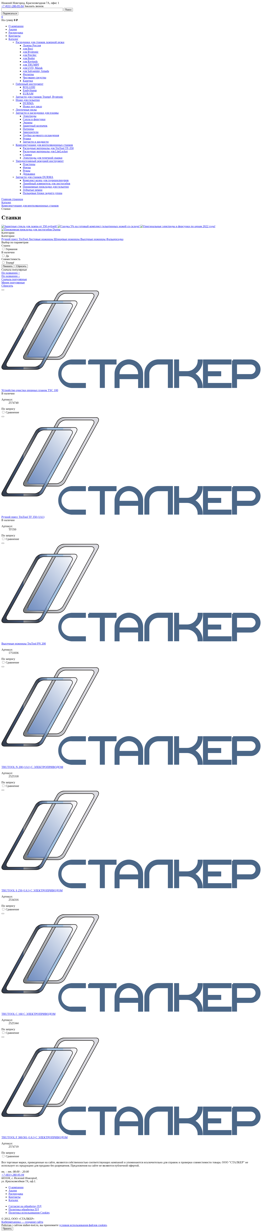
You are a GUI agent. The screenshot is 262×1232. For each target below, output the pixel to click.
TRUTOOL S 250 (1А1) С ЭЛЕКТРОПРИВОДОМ (32, 890)
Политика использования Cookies (29, 1212)
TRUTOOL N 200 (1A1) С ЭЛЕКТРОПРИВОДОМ (32, 767)
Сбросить (7, 285)
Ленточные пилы (26, 109)
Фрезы (27, 167)
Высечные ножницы (93, 239)
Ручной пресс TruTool (15, 239)
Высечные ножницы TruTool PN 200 (23, 643)
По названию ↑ (10, 272)
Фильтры (28, 74)
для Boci (28, 48)
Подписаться (10, 13)
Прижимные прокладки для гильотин (46, 186)
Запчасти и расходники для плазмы (37, 112)
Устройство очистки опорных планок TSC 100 (29, 390)
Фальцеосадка (114, 239)
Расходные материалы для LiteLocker (45, 151)
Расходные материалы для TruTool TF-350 (48, 148)
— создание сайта (22, 1221)
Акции (13, 29)
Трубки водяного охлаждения (41, 135)
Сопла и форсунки (34, 119)
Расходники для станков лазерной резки (40, 42)
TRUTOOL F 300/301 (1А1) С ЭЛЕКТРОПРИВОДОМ (34, 1137)
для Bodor (29, 58)
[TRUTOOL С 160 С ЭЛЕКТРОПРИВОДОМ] (131, 1010)
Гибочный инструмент (29, 83)
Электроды (29, 116)
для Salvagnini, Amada (36, 71)
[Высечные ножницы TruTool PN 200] (131, 640)
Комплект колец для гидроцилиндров (46, 180)
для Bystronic (30, 51)
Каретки (28, 80)
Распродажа (16, 32)
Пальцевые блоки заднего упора (42, 193)
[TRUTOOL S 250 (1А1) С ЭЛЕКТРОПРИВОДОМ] (131, 887)
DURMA (28, 103)
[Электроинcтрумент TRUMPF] (131, 1134)
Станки (27, 154)
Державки (29, 173)
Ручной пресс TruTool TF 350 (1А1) (22, 516)
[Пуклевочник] (131, 513)
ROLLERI (29, 87)
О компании (16, 26)
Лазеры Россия (32, 45)
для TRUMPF (31, 64)
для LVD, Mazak (33, 67)
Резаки (27, 138)
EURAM (28, 93)
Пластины (29, 164)
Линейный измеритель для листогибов (46, 183)
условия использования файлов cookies (83, 1225)
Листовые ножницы (41, 239)
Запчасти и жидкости (36, 141)
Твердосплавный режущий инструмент (40, 161)
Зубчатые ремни (32, 189)
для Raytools (30, 61)
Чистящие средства (34, 77)
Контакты (14, 35)
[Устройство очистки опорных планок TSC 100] (131, 387)
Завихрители (30, 132)
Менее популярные (13, 282)
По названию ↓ (10, 276)
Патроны (28, 128)
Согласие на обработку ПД (25, 1206)
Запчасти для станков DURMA (34, 177)
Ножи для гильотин (28, 100)
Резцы (26, 170)
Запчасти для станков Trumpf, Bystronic (39, 96)
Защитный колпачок (35, 125)
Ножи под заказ (32, 106)
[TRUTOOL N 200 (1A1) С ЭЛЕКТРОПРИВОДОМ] (131, 763)
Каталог (13, 38)
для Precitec (30, 55)
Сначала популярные (14, 279)
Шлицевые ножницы (67, 239)
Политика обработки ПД (24, 1209)
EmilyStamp (30, 90)
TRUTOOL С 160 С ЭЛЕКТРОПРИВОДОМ (28, 1013)
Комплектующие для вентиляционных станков (44, 144)
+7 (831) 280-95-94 (12, 6)
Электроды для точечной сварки (42, 157)
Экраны (27, 122)
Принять (7, 1228)
